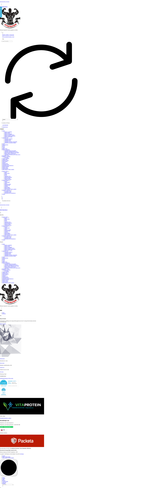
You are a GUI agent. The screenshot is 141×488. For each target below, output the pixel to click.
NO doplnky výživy (5, 155)
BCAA (3, 146)
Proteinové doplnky (5, 166)
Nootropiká (6, 157)
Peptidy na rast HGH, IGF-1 (9, 134)
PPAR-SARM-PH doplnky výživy (8, 36)
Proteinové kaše (5, 163)
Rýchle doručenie (2, 358)
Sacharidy (4, 162)
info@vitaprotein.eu (3, 6)
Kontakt (3, 194)
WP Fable (22, 453)
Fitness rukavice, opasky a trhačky (8, 169)
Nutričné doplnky (5, 168)
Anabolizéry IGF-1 (7, 140)
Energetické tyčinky (5, 164)
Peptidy (3, 130)
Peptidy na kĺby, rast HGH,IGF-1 (10, 153)
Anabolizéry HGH (7, 139)
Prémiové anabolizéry (6, 149)
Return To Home (3, 323)
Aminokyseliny (5, 159)
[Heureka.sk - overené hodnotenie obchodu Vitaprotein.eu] (9, 386)
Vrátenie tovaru (2, 367)
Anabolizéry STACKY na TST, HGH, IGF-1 (12, 154)
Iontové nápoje (4, 161)
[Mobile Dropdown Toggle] (8, 171)
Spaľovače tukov (5, 144)
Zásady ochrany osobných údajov (8, 457)
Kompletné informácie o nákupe (5, 418)
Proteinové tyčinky (5, 160)
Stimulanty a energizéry (6, 156)
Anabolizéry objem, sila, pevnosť (10, 150)
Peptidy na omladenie (8, 133)
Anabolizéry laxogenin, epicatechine (10, 141)
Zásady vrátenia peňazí (6, 456)
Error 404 (4, 313)
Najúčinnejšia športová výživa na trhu (6, 378)
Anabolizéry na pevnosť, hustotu (10, 142)
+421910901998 (5, 125)
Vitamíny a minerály (5, 158)
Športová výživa (5, 167)
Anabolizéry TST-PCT (8, 138)
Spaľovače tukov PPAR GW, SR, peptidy (11, 152)
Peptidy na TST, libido (8, 136)
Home (3, 312)
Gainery (3, 147)
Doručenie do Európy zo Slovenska (4, 1)
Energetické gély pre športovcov (7, 165)
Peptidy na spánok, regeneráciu (9, 135)
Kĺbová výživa (4, 148)
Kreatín (3, 143)
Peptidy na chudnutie (8, 131)
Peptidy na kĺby (7, 132)
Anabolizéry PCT (5, 137)
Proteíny (3, 145)
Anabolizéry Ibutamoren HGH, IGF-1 (11, 151)
